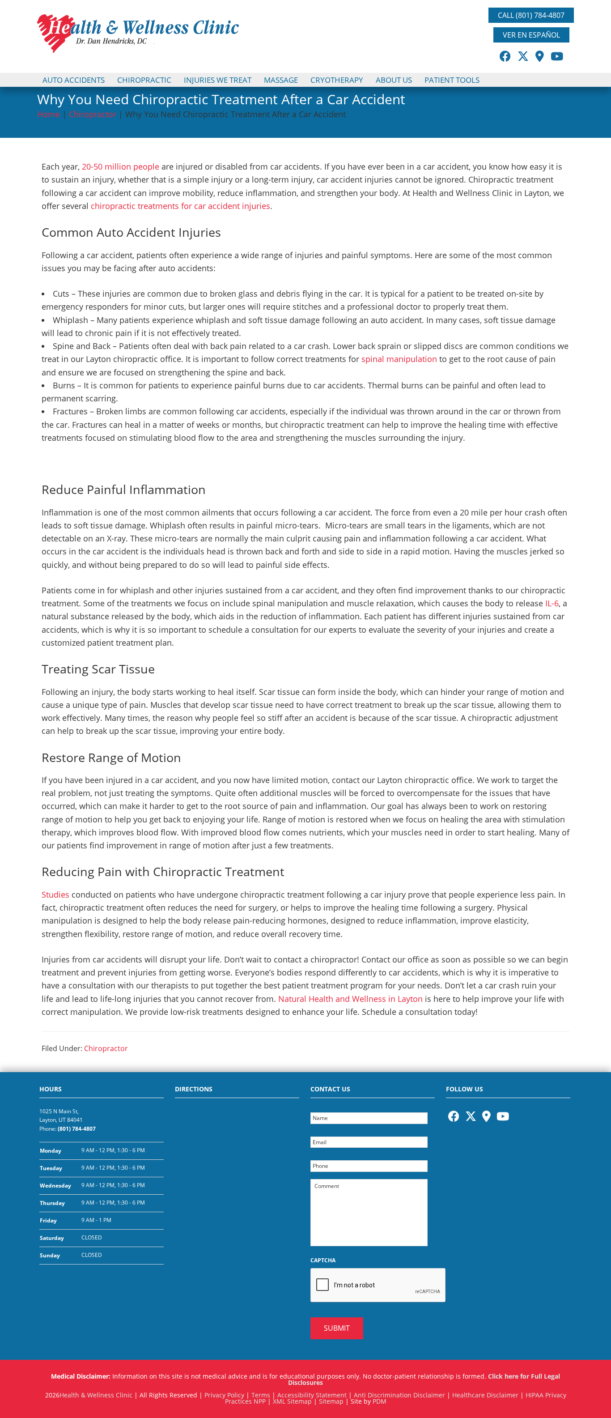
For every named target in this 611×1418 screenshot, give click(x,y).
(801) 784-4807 (77, 1129)
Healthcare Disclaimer (485, 1395)
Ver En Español (531, 35)
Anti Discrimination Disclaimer (399, 1395)
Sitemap (331, 1401)
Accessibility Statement (312, 1395)
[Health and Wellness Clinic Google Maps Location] (237, 1185)
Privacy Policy (224, 1395)
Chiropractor (92, 114)
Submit (337, 1328)
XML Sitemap (292, 1401)
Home (48, 114)
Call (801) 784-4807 (531, 15)
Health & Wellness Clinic (95, 1395)
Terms (260, 1395)
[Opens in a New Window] (505, 56)
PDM (379, 1401)
